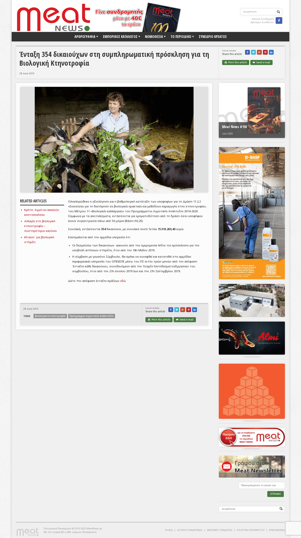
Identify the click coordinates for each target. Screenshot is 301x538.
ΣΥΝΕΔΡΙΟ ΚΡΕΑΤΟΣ (213, 36)
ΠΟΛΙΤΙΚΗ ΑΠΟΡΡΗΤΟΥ (251, 530)
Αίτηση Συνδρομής (263, 19)
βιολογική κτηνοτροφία (50, 316)
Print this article (236, 62)
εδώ (123, 281)
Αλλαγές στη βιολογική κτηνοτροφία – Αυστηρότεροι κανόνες (40, 226)
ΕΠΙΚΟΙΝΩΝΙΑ (277, 530)
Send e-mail (261, 62)
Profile (169, 530)
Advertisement (252, 357)
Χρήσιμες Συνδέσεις (262, 22)
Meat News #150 (234, 126)
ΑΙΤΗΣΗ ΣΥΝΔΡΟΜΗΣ (190, 530)
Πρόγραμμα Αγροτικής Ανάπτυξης (91, 316)
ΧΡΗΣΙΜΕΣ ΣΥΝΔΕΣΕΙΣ (219, 530)
